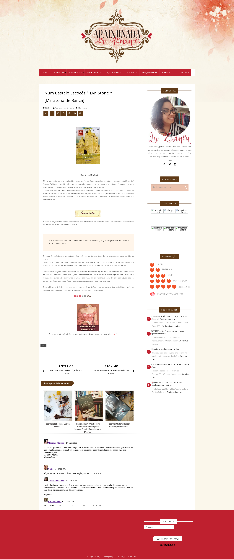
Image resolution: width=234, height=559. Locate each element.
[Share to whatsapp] (63, 113)
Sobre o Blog (94, 72)
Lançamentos (149, 72)
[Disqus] (90, 472)
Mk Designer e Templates (127, 557)
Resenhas (58, 72)
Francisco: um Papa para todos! (165, 349)
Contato (184, 72)
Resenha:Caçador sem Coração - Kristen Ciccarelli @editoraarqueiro (169, 317)
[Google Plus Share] (58, 113)
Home (45, 72)
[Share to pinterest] (69, 113)
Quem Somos (114, 72)
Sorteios (132, 72)
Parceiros (167, 72)
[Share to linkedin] (74, 113)
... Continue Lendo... (171, 326)
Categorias (75, 72)
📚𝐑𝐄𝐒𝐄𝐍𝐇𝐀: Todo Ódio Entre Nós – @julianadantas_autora (167, 383)
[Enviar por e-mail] (80, 113)
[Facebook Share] (52, 113)
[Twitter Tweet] (46, 113)
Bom (43, 345)
